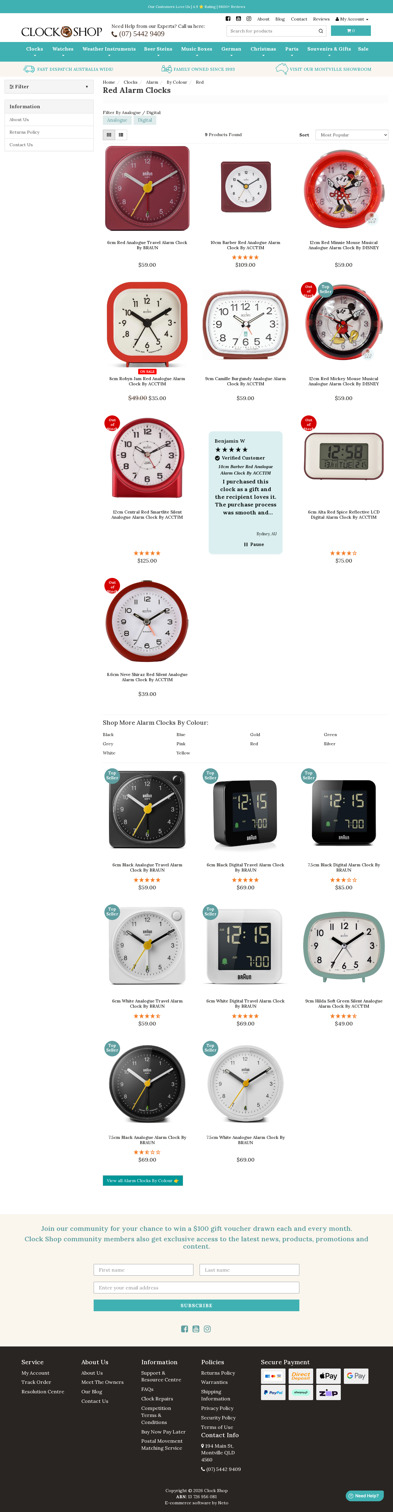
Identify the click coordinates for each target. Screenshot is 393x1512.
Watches (62, 49)
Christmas (263, 49)
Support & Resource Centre (161, 1376)
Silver (330, 743)
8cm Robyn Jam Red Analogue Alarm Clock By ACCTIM (147, 381)
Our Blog (91, 1391)
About (263, 19)
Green (330, 734)
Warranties (214, 1382)
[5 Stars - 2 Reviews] (245, 257)
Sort (304, 135)
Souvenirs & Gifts (329, 49)
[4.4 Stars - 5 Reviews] (147, 1016)
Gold (255, 734)
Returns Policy (24, 132)
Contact (299, 19)
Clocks (34, 49)
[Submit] (321, 31)
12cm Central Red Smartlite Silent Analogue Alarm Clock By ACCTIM (147, 514)
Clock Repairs (157, 1399)
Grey (108, 743)
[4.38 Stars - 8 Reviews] (343, 1016)
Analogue (117, 120)
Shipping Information (215, 1395)
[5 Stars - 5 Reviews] (245, 1016)
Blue (181, 734)
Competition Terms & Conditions (156, 1415)
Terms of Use (217, 1427)
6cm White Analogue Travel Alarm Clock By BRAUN (147, 1003)
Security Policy (218, 1418)
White (109, 753)
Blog (280, 19)
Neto (223, 1503)
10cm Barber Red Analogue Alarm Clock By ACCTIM (245, 245)
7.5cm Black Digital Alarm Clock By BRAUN (344, 867)
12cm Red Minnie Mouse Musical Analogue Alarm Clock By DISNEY (344, 245)
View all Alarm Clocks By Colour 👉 (143, 1180)
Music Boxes (196, 49)
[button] (245, 487)
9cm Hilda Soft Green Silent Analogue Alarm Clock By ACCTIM (344, 1003)
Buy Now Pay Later (163, 1432)
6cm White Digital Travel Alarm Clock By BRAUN (245, 1003)
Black (108, 734)
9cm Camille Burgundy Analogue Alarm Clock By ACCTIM (245, 381)
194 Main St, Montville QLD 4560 (218, 1453)
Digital (145, 120)
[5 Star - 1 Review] (147, 553)
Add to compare (150, 227)
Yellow (183, 753)
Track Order (36, 1382)
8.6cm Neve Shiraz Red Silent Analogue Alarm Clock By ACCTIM (147, 677)
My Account (35, 1373)
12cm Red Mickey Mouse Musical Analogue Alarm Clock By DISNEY (344, 381)
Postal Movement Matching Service (162, 1444)
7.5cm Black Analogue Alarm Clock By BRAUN (147, 1140)
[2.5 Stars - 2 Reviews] (147, 1152)
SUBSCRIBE (196, 1305)
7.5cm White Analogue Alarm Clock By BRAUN (245, 1140)
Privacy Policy (217, 1408)
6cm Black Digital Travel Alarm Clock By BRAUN (245, 867)
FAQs (147, 1389)
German (231, 49)
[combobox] (276, 30)
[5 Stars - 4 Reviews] (147, 880)
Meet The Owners (102, 1382)
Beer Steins (158, 49)
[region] (245, 487)
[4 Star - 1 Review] (343, 553)
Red (254, 743)
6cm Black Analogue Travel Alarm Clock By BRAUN (147, 867)
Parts (291, 49)
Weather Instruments (109, 49)
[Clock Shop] (61, 29)
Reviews (321, 19)
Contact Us (21, 144)
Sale (363, 49)
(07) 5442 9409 (223, 1469)
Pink (181, 743)
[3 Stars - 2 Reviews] (343, 880)
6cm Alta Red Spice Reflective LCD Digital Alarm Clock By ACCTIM (344, 514)
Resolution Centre (42, 1391)
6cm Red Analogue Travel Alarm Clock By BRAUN (147, 245)
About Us (19, 119)
